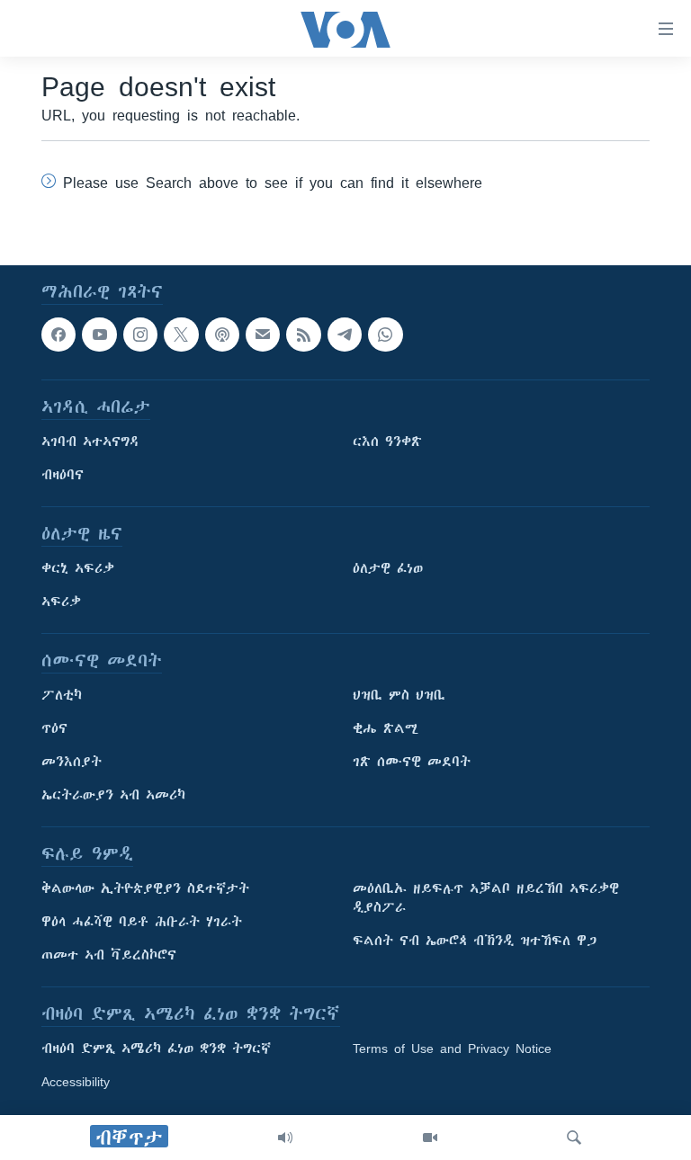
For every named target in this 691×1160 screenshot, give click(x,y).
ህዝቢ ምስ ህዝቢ (399, 695)
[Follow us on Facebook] (58, 334)
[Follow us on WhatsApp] (385, 334)
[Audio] (285, 1137)
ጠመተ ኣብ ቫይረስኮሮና (108, 955)
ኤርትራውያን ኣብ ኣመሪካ (113, 795)
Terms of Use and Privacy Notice (452, 1048)
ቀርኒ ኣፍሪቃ (77, 568)
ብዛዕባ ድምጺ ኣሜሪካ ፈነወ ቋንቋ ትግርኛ (156, 1048)
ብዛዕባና (62, 475)
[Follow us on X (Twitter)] (181, 334)
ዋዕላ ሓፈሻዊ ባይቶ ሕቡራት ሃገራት (141, 922)
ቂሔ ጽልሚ (385, 728)
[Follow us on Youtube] (99, 334)
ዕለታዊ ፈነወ (388, 568)
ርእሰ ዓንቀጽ (387, 441)
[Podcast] (222, 334)
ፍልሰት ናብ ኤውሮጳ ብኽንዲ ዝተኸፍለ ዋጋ (475, 940)
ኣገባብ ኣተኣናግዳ (90, 441)
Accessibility (75, 1082)
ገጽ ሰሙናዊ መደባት (412, 762)
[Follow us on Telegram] (345, 334)
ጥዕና (54, 728)
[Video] (430, 1137)
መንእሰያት (71, 762)
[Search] (574, 1137)
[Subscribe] (263, 334)
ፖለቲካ (61, 695)
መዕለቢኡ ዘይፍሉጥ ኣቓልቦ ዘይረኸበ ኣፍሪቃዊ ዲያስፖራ (486, 897)
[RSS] (303, 334)
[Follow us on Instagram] (140, 334)
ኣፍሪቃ (61, 601)
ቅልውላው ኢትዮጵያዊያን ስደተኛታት (145, 888)
